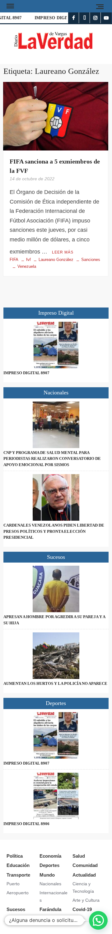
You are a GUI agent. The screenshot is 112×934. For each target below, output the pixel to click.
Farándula (50, 909)
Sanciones (90, 259)
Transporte (18, 875)
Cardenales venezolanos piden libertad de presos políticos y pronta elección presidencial (53, 531)
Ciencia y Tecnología (83, 887)
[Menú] (9, 6)
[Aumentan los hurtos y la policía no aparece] (56, 655)
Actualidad (84, 875)
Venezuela (26, 266)
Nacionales (50, 883)
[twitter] (84, 17)
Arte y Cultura (86, 900)
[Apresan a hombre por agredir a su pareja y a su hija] (56, 589)
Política (15, 856)
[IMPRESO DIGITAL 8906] (56, 796)
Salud (78, 856)
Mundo (47, 875)
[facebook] (73, 17)
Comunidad (85, 865)
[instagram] (95, 17)
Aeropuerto (18, 892)
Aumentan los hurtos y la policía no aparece (55, 683)
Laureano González (56, 259)
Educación (18, 865)
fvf (28, 259)
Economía (50, 856)
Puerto (13, 883)
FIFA (14, 259)
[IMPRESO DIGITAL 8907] (56, 345)
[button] (98, 920)
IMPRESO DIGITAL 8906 (58, 18)
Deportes (49, 865)
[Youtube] (106, 17)
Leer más (62, 252)
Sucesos (16, 909)
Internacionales (54, 896)
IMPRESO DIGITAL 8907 (26, 372)
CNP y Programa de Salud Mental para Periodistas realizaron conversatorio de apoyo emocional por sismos (52, 458)
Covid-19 (82, 909)
